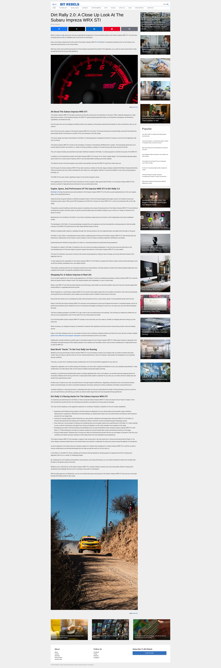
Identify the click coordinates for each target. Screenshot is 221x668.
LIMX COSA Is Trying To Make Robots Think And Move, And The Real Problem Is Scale (154, 248)
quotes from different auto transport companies (65, 335)
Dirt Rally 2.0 (55, 192)
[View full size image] (94, 79)
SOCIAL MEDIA (75, 8)
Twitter (95, 654)
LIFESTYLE (122, 8)
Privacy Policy (58, 657)
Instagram (96, 657)
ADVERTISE (150, 8)
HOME (54, 8)
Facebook (96, 652)
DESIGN (113, 8)
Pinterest (96, 655)
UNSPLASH (135, 107)
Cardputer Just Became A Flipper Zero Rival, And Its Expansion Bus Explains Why (150, 637)
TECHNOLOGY (63, 8)
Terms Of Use (58, 659)
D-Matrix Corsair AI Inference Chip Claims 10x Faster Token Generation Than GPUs (155, 309)
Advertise (57, 655)
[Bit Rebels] (68, 5)
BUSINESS (85, 8)
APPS (106, 8)
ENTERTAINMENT (96, 8)
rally (63, 35)
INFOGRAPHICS (139, 8)
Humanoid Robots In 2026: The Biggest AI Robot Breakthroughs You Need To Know (154, 202)
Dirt (100, 42)
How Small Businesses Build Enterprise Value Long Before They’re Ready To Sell (153, 118)
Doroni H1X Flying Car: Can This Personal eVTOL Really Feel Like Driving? (154, 332)
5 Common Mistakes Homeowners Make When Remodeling (152, 354)
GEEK (130, 8)
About (56, 652)
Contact (57, 654)
